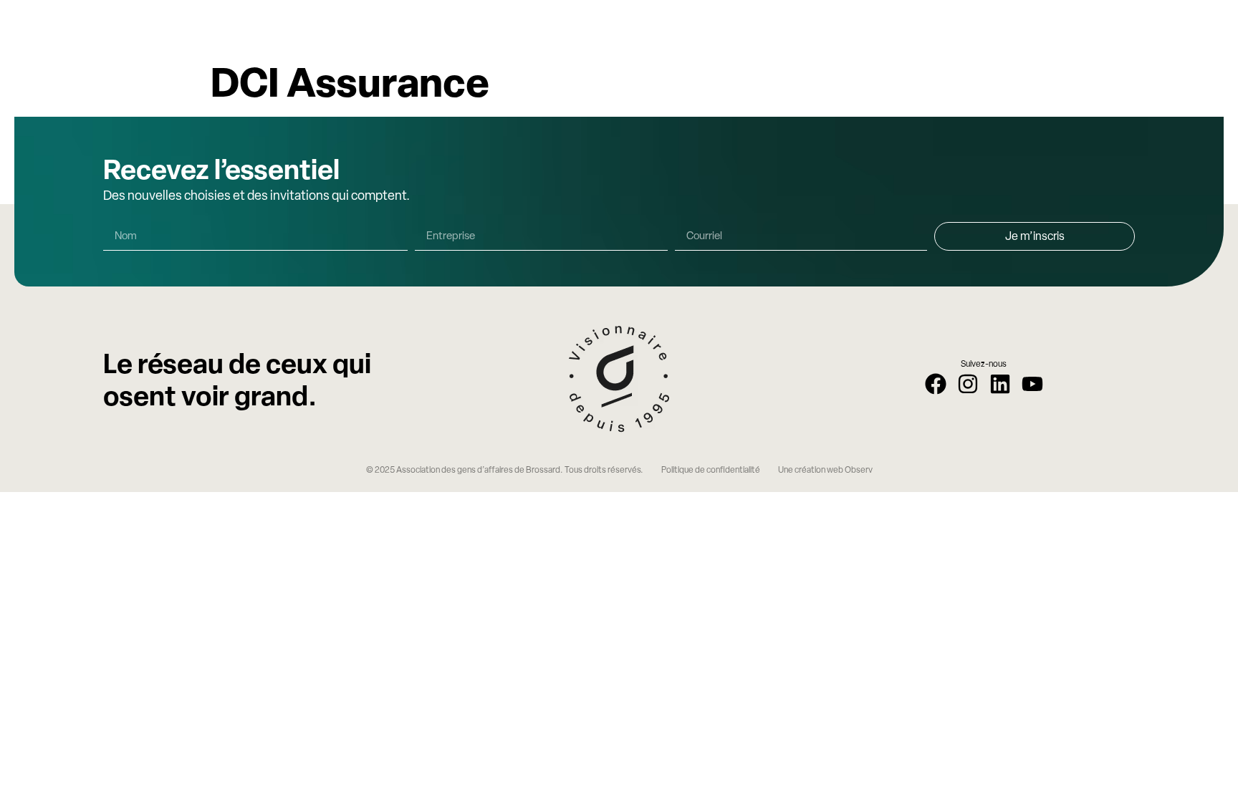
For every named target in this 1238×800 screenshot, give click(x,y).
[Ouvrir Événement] (798, 25)
